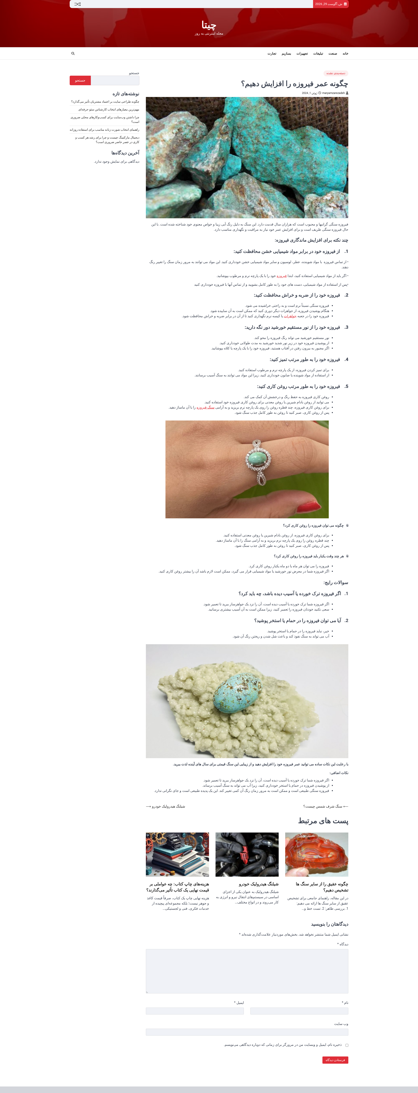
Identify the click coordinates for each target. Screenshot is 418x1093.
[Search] (73, 53)
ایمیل (239, 1003)
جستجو (134, 73)
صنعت (333, 53)
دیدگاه (342, 944)
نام (345, 1003)
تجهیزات (302, 53)
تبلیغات (318, 53)
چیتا (209, 25)
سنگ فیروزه (205, 407)
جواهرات (290, 316)
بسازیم (286, 53)
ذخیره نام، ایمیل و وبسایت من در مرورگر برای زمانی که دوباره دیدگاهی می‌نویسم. (283, 1045)
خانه (345, 53)
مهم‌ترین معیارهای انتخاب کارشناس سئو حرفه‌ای (108, 109)
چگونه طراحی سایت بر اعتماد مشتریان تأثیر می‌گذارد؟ (105, 101)
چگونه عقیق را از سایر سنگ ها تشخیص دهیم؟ (322, 887)
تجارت (272, 53)
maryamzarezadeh (333, 93)
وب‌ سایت (341, 1024)
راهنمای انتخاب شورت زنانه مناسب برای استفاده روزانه (104, 130)
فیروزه (282, 276)
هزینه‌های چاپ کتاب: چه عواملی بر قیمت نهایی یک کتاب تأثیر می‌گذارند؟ (177, 887)
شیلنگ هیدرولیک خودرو (259, 883)
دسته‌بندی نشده (336, 73)
